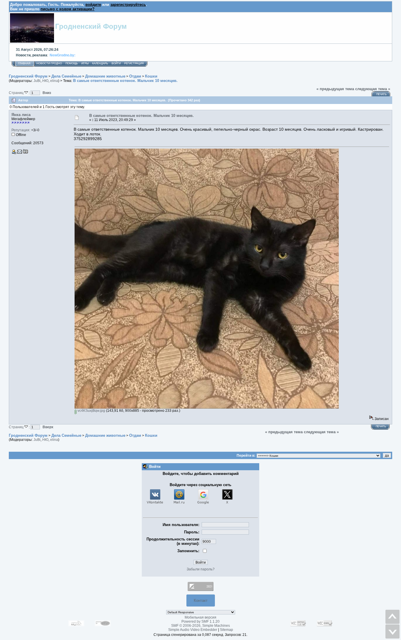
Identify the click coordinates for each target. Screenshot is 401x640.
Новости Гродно (49, 63)
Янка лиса (21, 114)
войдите (93, 4)
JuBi (37, 81)
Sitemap (226, 630)
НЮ (45, 81)
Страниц (16, 93)
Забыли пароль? (201, 569)
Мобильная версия (200, 617)
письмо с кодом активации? (68, 9)
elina (54, 81)
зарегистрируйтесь (128, 4)
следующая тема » (372, 89)
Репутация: (20, 130)
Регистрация (134, 63)
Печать (381, 94)
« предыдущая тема (335, 89)
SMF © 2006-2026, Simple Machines (200, 626)
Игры (85, 63)
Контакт (201, 600)
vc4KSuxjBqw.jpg (91, 411)
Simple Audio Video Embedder (192, 630)
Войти (116, 63)
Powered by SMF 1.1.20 (200, 621)
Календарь (100, 63)
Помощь (71, 63)
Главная (24, 63)
